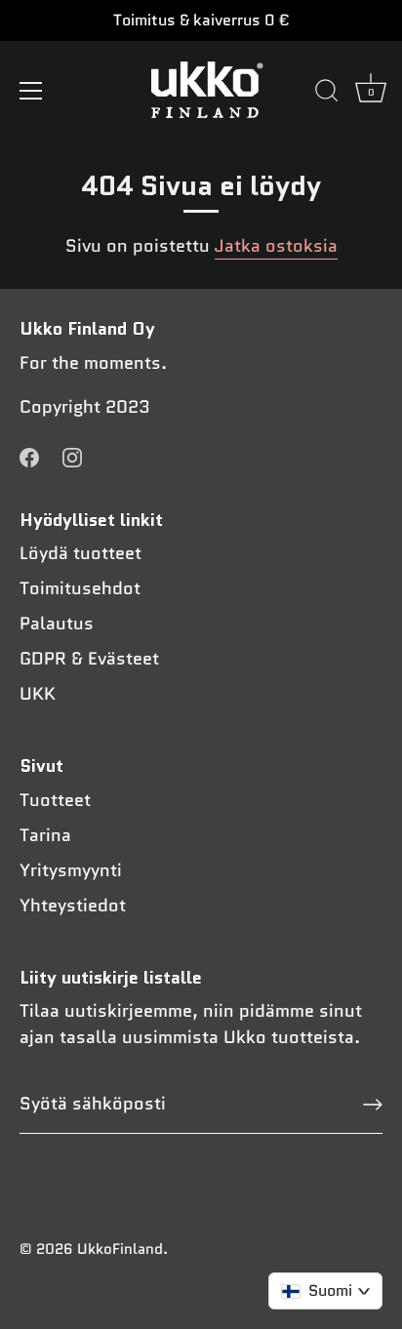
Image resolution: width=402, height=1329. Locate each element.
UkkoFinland (120, 1249)
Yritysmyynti (71, 870)
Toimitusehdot (80, 588)
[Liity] (372, 1104)
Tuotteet (55, 800)
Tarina (45, 835)
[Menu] (31, 90)
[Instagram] (72, 456)
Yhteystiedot (73, 905)
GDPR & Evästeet (89, 658)
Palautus (57, 623)
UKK (38, 693)
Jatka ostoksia (276, 246)
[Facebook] (29, 456)
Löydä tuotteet (80, 553)
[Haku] (326, 93)
